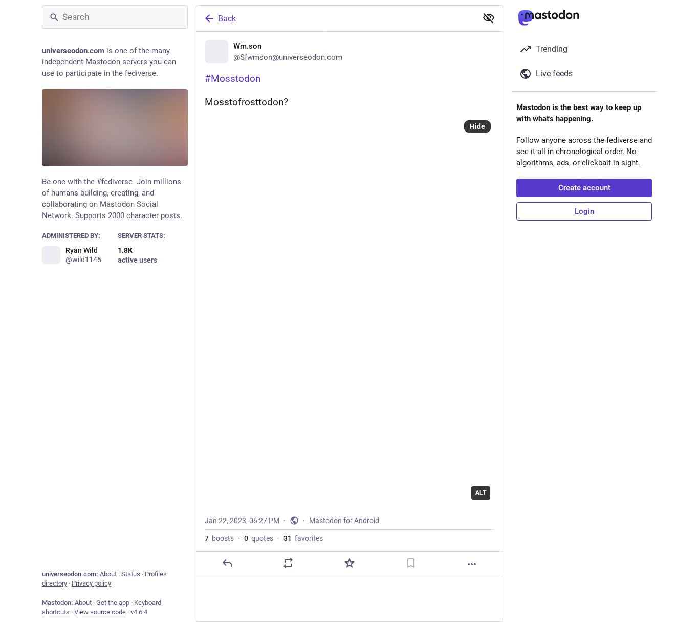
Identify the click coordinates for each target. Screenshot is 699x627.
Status (130, 574)
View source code (100, 612)
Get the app (112, 603)
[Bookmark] (411, 563)
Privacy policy (91, 583)
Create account (584, 187)
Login (584, 211)
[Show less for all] (489, 18)
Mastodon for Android (344, 520)
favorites (303, 538)
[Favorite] (349, 563)
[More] (472, 564)
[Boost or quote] (288, 563)
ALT (480, 492)
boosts (219, 538)
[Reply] (227, 563)
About (108, 574)
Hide (477, 126)
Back (227, 19)
